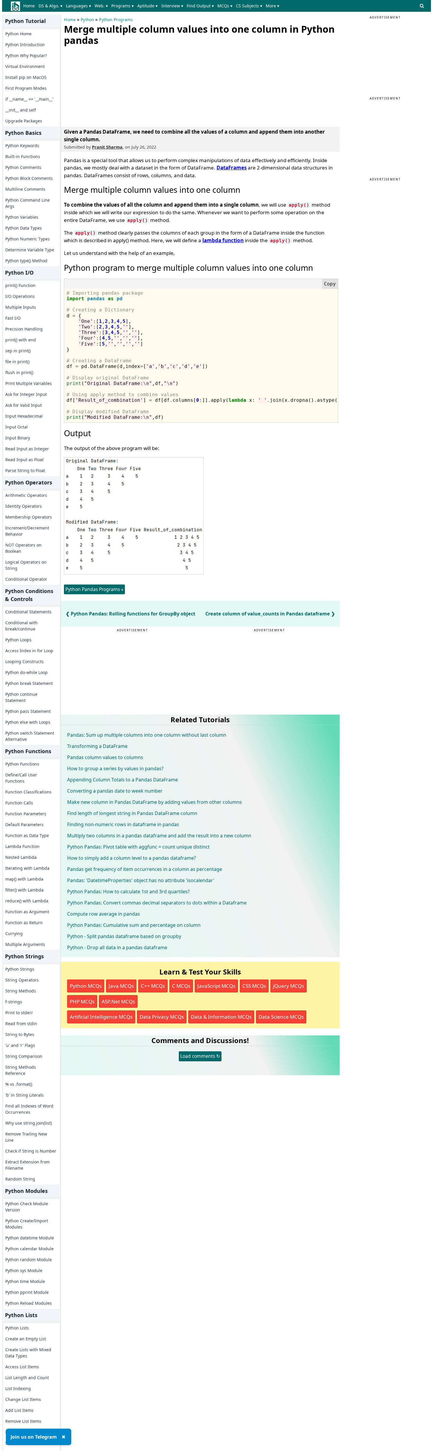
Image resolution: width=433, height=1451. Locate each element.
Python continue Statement (21, 697)
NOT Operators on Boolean (23, 548)
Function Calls (19, 803)
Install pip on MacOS (26, 77)
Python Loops (18, 640)
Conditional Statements (28, 612)
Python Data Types (23, 228)
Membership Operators (28, 517)
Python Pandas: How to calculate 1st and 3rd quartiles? (128, 891)
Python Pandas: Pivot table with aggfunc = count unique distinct (138, 847)
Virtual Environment (25, 66)
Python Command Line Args (27, 203)
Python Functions (22, 764)
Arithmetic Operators (26, 495)
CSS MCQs (254, 985)
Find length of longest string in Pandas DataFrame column (132, 813)
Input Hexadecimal (24, 416)
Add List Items (19, 1410)
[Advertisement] (108, 85)
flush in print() (19, 372)
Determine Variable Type (29, 250)
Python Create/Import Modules (26, 1224)
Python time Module (25, 1281)
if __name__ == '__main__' (29, 99)
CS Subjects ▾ (249, 6)
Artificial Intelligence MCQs (101, 1016)
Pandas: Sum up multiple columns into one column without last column (146, 735)
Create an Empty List (25, 1339)
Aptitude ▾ (147, 6)
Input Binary (17, 438)
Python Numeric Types (27, 239)
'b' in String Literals (24, 1095)
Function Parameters (25, 813)
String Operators (22, 980)
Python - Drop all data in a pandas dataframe (117, 947)
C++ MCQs (153, 985)
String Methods (20, 991)
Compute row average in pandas (103, 914)
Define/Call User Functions (21, 778)
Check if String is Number (30, 1151)
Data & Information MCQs (221, 1016)
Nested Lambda (21, 857)
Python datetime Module (29, 1238)
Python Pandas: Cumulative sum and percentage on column (134, 925)
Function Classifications (28, 792)
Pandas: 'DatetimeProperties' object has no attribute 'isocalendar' (140, 880)
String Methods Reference (20, 1070)
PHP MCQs (82, 1001)
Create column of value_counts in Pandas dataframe (267, 613)
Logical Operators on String (26, 565)
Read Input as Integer (27, 448)
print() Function (20, 285)
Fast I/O (13, 318)
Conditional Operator (26, 579)
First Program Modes (26, 88)
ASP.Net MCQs (118, 1001)
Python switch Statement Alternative (29, 736)
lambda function (223, 240)
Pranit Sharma (107, 147)
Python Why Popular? (26, 55)
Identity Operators (23, 506)
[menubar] (152, 5)
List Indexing (18, 1388)
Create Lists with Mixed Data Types (28, 1353)
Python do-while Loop (26, 672)
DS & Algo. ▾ (50, 6)
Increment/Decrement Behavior (27, 531)
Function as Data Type (27, 835)
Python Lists (17, 1328)
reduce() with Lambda (26, 901)
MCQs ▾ (224, 6)
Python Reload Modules (28, 1303)
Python (87, 19)
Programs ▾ (122, 6)
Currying (14, 933)
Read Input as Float (24, 459)
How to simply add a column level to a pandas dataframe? (131, 858)
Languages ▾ (78, 6)
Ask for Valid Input (23, 405)
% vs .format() (18, 1084)
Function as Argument (27, 911)
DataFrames (231, 167)
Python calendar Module (29, 1248)
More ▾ (272, 6)
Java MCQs (121, 985)
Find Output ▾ (200, 6)
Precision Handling (24, 329)
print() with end (20, 340)
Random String (20, 1179)
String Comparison (23, 1056)
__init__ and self (20, 110)
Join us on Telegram (34, 1437)
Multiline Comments (25, 189)
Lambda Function (22, 846)
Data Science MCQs (281, 1016)
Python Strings (19, 969)
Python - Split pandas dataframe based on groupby (124, 936)
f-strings (13, 1002)
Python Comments (23, 167)
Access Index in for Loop (29, 650)
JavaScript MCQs (216, 985)
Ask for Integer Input (26, 394)
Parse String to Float (25, 470)
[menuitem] (30, 5)
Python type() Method (26, 260)
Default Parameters (24, 824)
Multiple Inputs (20, 307)
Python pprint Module (27, 1292)
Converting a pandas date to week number (115, 791)
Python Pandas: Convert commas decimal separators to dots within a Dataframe (157, 902)
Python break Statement (29, 683)
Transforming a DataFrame (97, 746)
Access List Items (22, 1366)
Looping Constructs (24, 661)
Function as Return (24, 922)
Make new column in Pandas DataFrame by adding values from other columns (154, 802)
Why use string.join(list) (28, 1123)
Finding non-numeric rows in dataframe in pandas (123, 824)
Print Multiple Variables (28, 383)
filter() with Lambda (24, 890)
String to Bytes (19, 1034)
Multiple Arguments (25, 944)
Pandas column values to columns (105, 757)
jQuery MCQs (288, 985)
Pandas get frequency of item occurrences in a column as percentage (144, 869)
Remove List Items (23, 1421)
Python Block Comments (29, 178)
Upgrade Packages (23, 121)
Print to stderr (19, 1012)
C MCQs (181, 985)
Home (29, 6)
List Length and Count (27, 1377)
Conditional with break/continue (21, 626)
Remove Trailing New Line (26, 1137)
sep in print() (18, 350)
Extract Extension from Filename (27, 1165)
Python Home (18, 33)
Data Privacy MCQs (162, 1016)
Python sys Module (23, 1270)
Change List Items (23, 1399)
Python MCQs (86, 985)
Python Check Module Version (26, 1207)
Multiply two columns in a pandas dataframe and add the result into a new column (159, 835)
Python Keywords (22, 145)
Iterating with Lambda (27, 868)
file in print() (17, 361)
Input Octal (16, 427)
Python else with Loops (27, 722)
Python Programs (116, 19)
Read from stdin (21, 1023)
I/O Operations (20, 296)
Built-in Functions (22, 156)
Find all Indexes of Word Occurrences (29, 1109)
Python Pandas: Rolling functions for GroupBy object (133, 613)
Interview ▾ (172, 6)
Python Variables (21, 217)
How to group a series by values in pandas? (115, 768)
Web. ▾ (101, 6)
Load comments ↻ (200, 1056)
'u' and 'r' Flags (20, 1045)
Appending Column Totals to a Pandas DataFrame (122, 779)
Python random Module (28, 1259)
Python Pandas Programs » (94, 589)
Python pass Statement (28, 711)
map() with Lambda (24, 879)
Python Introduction (25, 44)
